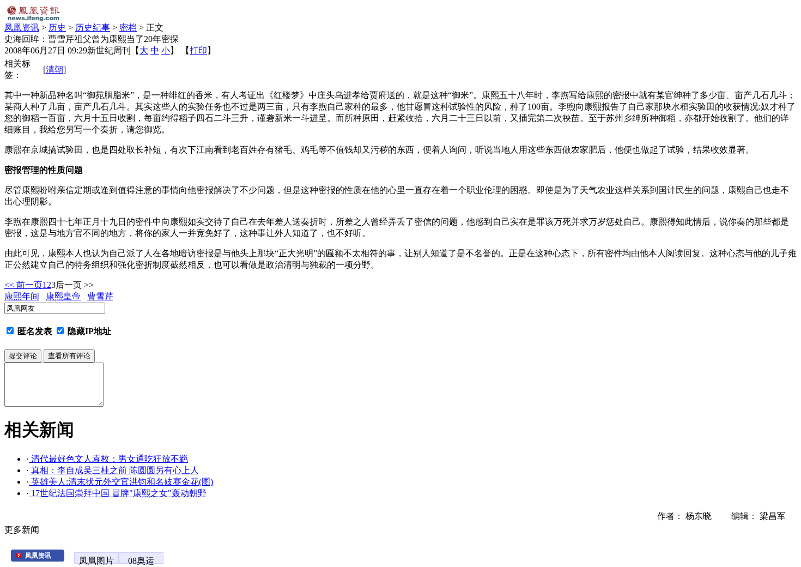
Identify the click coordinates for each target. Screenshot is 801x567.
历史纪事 (92, 27)
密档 (128, 27)
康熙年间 (21, 296)
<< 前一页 (23, 284)
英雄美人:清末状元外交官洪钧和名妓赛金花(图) (121, 481)
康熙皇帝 (63, 296)
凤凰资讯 (21, 27)
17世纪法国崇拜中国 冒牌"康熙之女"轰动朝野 (118, 493)
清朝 (54, 69)
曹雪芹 (100, 296)
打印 (198, 50)
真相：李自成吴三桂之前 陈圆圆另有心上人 (114, 470)
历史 (57, 27)
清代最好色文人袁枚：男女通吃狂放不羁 (108, 458)
